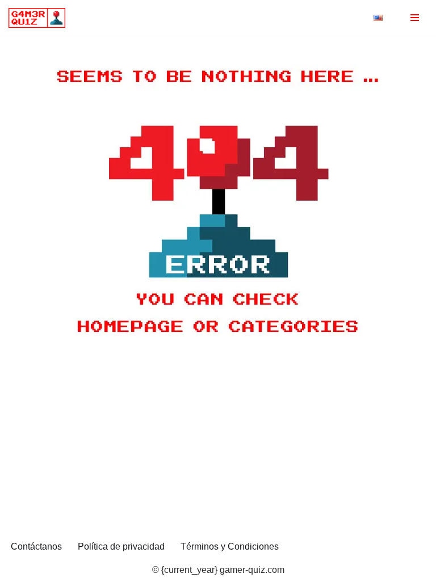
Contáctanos (36, 546)
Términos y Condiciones (230, 546)
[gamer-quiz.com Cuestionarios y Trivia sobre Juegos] (40, 18)
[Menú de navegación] (414, 18)
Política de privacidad (121, 546)
